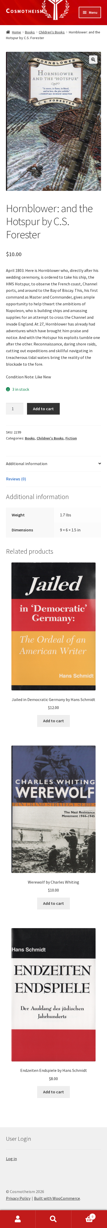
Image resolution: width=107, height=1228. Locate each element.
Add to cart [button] (53, 720)
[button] (93, 59)
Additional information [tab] (26, 463)
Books (30, 32)
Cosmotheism (25, 10)
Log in (11, 1158)
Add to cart (43, 408)
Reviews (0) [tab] (16, 478)
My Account (18, 1219)
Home (16, 32)
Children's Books (52, 32)
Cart (82, 1214)
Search (53, 1219)
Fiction (71, 438)
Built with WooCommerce (57, 1198)
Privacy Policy (18, 1198)
